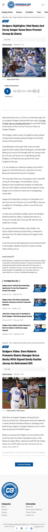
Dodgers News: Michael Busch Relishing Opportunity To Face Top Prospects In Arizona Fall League (15, 288)
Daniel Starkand (7, 44)
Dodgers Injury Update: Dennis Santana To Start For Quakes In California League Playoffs (16, 328)
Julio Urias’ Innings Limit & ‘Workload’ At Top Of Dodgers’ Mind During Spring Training (17, 315)
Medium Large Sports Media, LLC (18, 524)
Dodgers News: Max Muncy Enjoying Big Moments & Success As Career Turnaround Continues (16, 302)
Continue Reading (24, 464)
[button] (4, 5)
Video (5, 21)
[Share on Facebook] (16, 528)
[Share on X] (21, 528)
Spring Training (38, 318)
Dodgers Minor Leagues (38, 290)
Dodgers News (38, 304)
